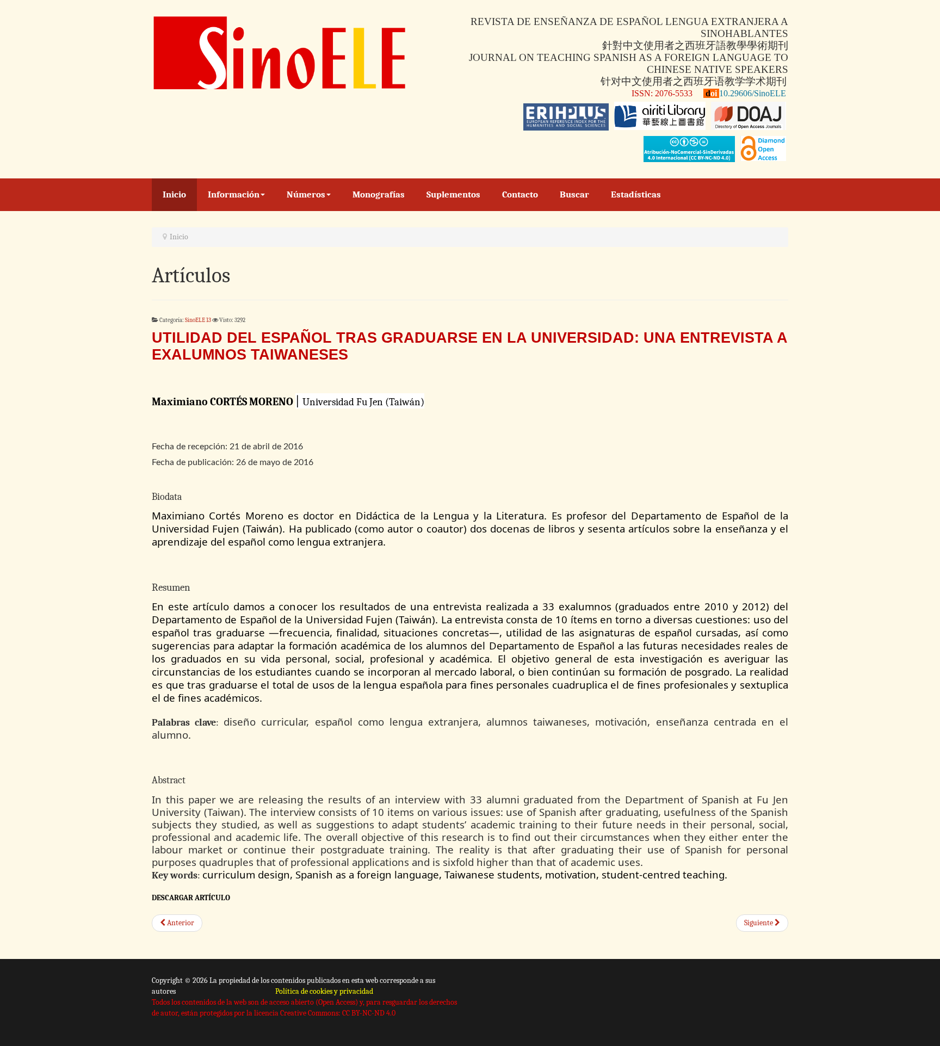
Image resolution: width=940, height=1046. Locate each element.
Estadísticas (636, 194)
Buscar (574, 194)
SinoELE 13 (198, 320)
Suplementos (453, 194)
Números (306, 194)
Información (233, 194)
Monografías (378, 194)
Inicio (174, 194)
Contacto (520, 194)
